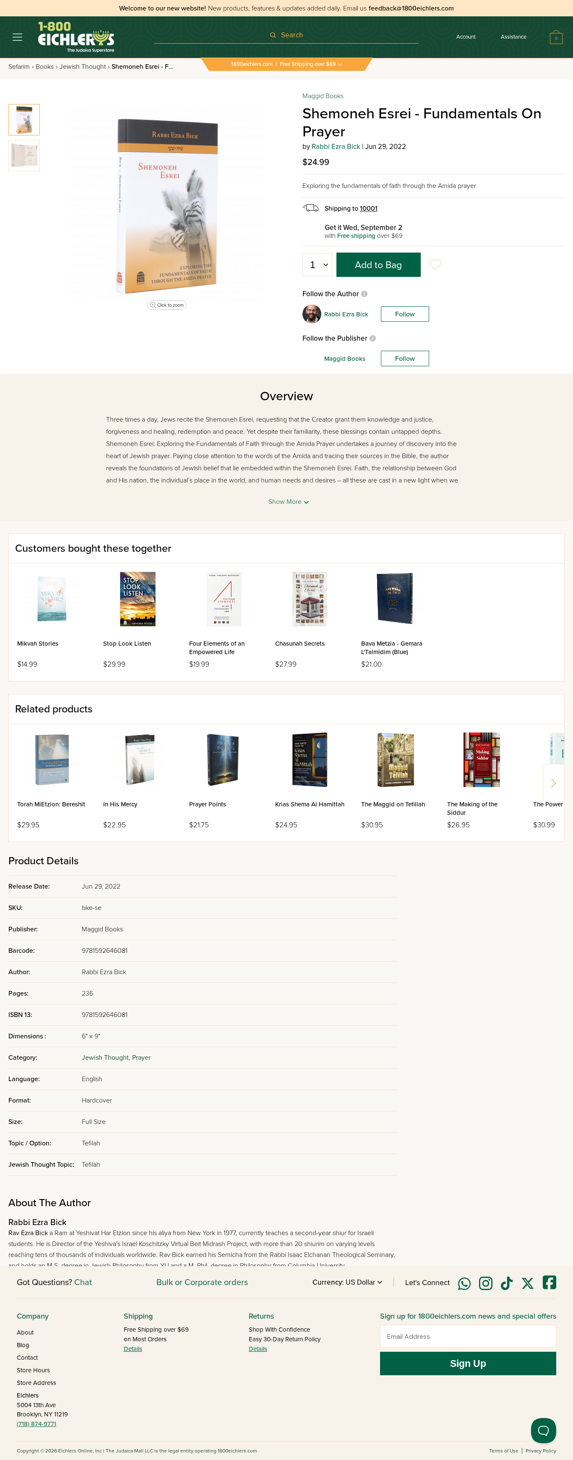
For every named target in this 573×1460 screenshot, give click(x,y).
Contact (27, 1357)
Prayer (141, 1057)
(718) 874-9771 (36, 1424)
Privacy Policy (541, 1451)
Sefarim (21, 67)
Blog (23, 1345)
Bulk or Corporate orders (202, 1283)
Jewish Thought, (107, 1057)
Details (133, 1349)
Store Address (36, 1383)
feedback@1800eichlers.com (411, 8)
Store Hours (33, 1370)
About (25, 1332)
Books (46, 67)
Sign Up (468, 1363)
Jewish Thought (84, 67)
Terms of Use (503, 1451)
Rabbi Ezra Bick (336, 146)
